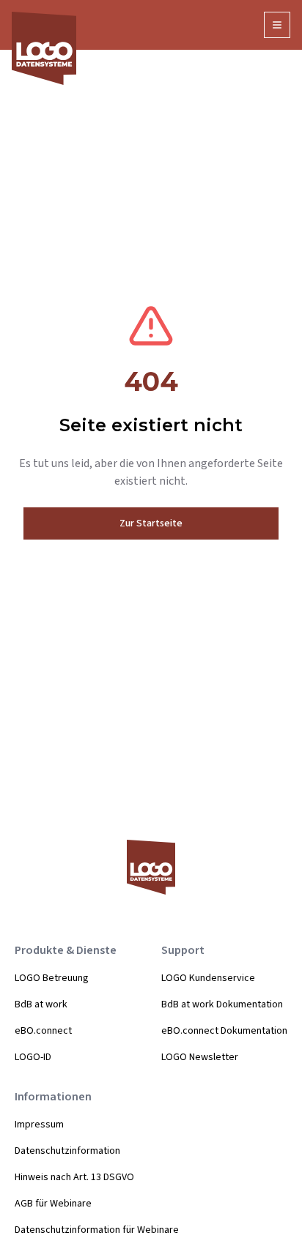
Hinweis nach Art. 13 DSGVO (74, 1177)
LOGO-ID (33, 1057)
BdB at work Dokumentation (222, 1004)
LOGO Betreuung (52, 978)
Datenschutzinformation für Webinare (97, 1230)
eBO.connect (43, 1030)
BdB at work (41, 1004)
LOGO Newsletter (199, 1057)
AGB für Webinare (53, 1203)
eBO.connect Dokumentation (224, 1030)
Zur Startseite (151, 523)
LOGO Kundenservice (208, 978)
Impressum (39, 1124)
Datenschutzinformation (67, 1151)
